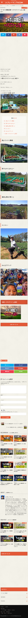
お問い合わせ (10, 613)
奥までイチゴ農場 (9, 121)
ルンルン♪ (7, 128)
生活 (2, 613)
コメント (2, 384)
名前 (2, 395)
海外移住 (3, 597)
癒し (4, 611)
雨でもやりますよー (9, 123)
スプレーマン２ (9, 497)
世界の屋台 (8, 611)
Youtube (3, 600)
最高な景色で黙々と (9, 126)
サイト (2, 405)
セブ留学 (6, 606)
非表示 (15, 118)
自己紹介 (2, 606)
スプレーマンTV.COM (14, 2)
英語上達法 (2, 608)
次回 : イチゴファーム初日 (10, 133)
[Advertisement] (14, 52)
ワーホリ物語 (4, 360)
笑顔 (1, 611)
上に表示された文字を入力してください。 (10, 411)
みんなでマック (8, 131)
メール (2, 400)
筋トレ (5, 613)
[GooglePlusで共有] (14, 34)
